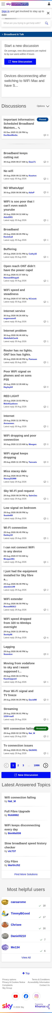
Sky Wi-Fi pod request (19, 490)
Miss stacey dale (15, 471)
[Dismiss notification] (48, 13)
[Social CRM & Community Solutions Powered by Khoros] (42, 1006)
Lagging (9, 646)
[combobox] (23, 23)
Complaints (7, 985)
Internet (9, 415)
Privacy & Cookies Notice (13, 982)
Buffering (10, 249)
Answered (41, 728)
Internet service (14, 311)
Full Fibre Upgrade (17, 811)
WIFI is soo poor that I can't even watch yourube (19, 205)
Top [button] (27, 973)
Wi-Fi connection (15, 527)
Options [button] (41, 106)
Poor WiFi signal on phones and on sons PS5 (17, 375)
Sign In (48, 4)
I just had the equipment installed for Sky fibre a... (20, 575)
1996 (37, 765)
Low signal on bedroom (20, 507)
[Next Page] (46, 765)
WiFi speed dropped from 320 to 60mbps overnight (17, 623)
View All (26, 957)
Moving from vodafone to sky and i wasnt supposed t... (19, 667)
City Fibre (11, 861)
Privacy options (9, 979)
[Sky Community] (17, 4)
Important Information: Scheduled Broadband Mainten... (19, 123)
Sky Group (7, 988)
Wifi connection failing (19, 728)
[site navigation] (3, 4)
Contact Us (45, 985)
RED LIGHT (11, 396)
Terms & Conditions (41, 979)
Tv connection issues (18, 745)
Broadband (11, 229)
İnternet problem (15, 330)
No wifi (8, 171)
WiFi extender (13, 599)
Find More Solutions (26, 874)
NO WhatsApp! (14, 187)
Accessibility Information (39, 982)
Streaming (11, 708)
